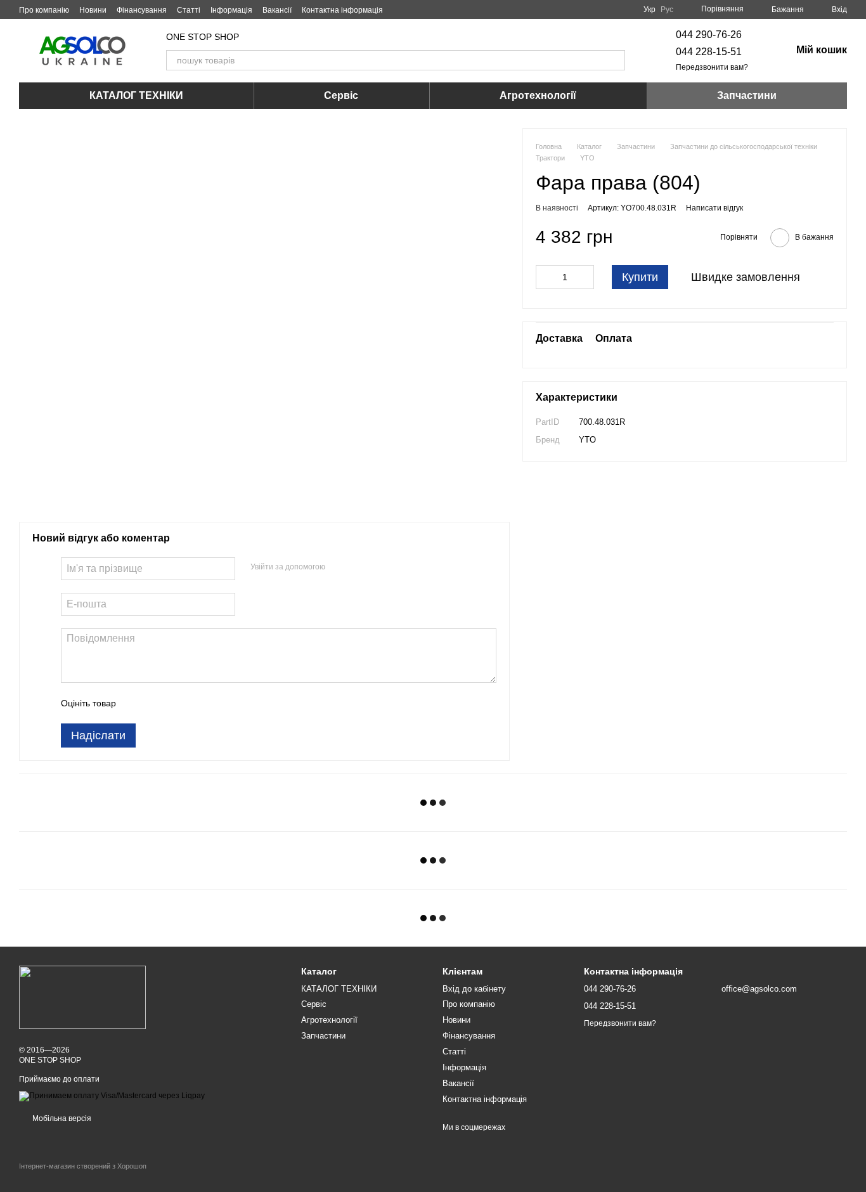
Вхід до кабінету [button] (474, 989)
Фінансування (142, 10)
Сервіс (341, 95)
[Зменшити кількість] (545, 277)
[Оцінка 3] (177, 703)
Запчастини (747, 95)
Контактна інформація (342, 10)
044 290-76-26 (709, 34)
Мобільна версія (60, 1118)
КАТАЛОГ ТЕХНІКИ (136, 95)
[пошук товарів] (615, 60)
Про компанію (44, 10)
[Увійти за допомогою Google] (359, 566)
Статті (188, 10)
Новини (93, 10)
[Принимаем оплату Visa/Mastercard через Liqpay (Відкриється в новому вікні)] (112, 1095)
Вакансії (277, 10)
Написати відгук (714, 208)
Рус (667, 9)
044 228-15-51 (709, 51)
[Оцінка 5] (218, 703)
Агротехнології (538, 95)
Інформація (231, 10)
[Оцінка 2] (157, 703)
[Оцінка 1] (137, 703)
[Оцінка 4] (198, 703)
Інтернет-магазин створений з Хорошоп (82, 1166)
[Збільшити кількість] (584, 277)
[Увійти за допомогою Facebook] (339, 566)
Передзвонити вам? (712, 67)
